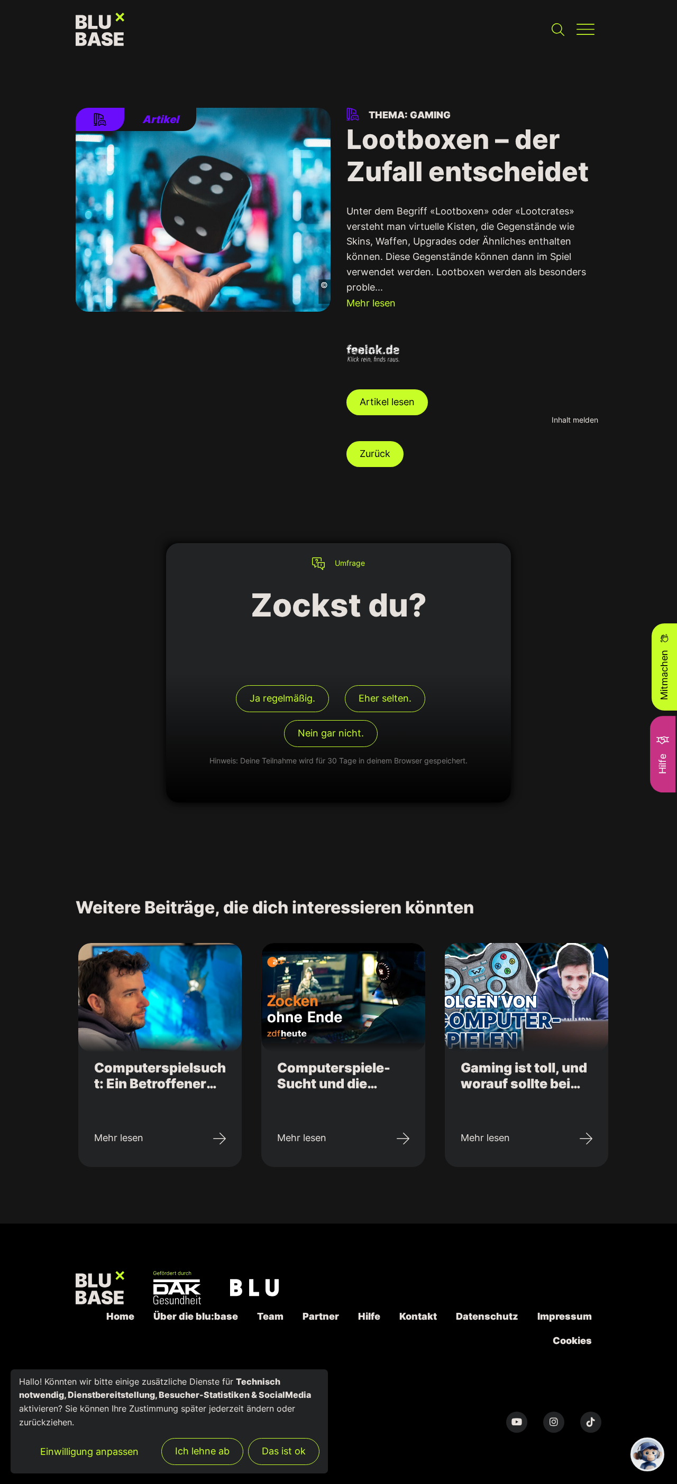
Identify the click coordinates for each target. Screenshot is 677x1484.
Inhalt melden (575, 419)
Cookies (572, 1340)
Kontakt (418, 1316)
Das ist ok (284, 1451)
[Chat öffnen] (647, 1454)
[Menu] (585, 29)
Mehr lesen (371, 303)
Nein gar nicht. (331, 733)
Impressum (564, 1316)
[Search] (558, 29)
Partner (321, 1316)
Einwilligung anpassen (89, 1451)
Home (120, 1316)
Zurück (375, 453)
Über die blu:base (195, 1316)
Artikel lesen (387, 401)
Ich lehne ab (202, 1451)
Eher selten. (385, 698)
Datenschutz (487, 1316)
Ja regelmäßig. (282, 698)
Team (270, 1316)
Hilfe (369, 1316)
